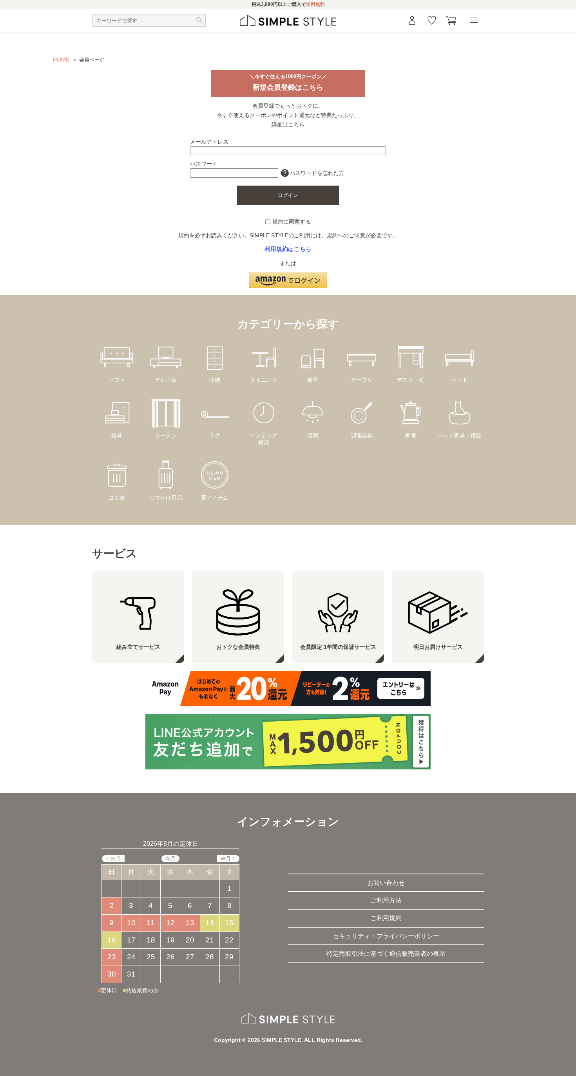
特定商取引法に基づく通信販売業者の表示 (386, 953)
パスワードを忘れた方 (312, 173)
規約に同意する (291, 221)
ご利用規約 (386, 918)
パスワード (203, 164)
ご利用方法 (386, 900)
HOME (61, 59)
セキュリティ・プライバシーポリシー (386, 936)
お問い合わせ (386, 882)
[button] (288, 276)
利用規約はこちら (288, 249)
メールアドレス (209, 142)
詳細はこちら (288, 124)
